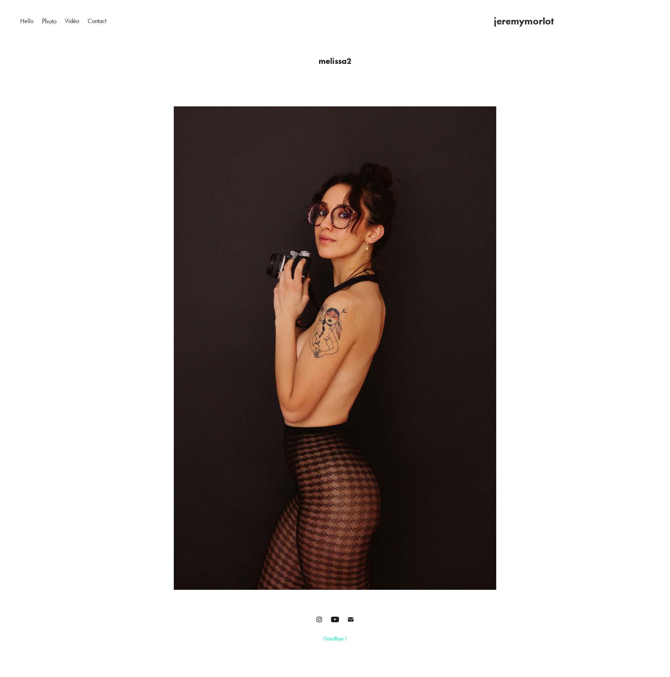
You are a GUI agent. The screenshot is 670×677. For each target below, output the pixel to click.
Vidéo (72, 21)
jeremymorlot (524, 21)
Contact (97, 21)
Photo (49, 21)
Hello (27, 21)
